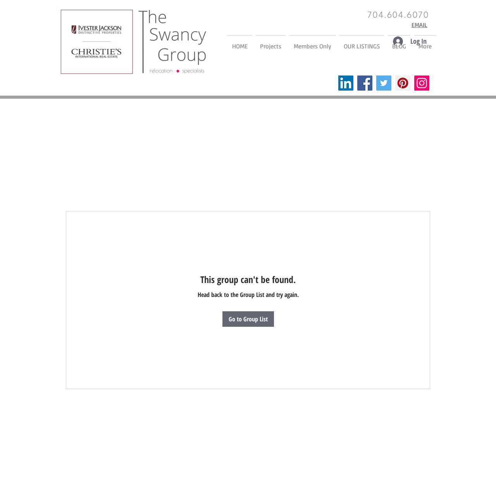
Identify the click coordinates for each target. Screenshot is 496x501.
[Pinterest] (402, 83)
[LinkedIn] (345, 83)
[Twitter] (383, 83)
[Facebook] (364, 83)
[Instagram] (421, 83)
